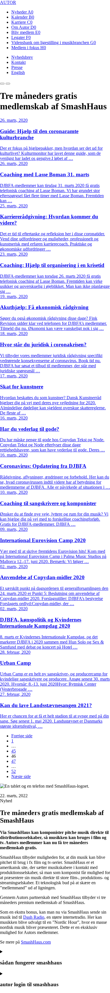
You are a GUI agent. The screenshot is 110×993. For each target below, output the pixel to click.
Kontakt (18, 62)
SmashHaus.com (36, 942)
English (18, 72)
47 (13, 761)
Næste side (21, 776)
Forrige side (21, 735)
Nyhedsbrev (22, 57)
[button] (2, 83)
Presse (17, 67)
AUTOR (8, 2)
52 (13, 771)
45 (13, 751)
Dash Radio (33, 917)
